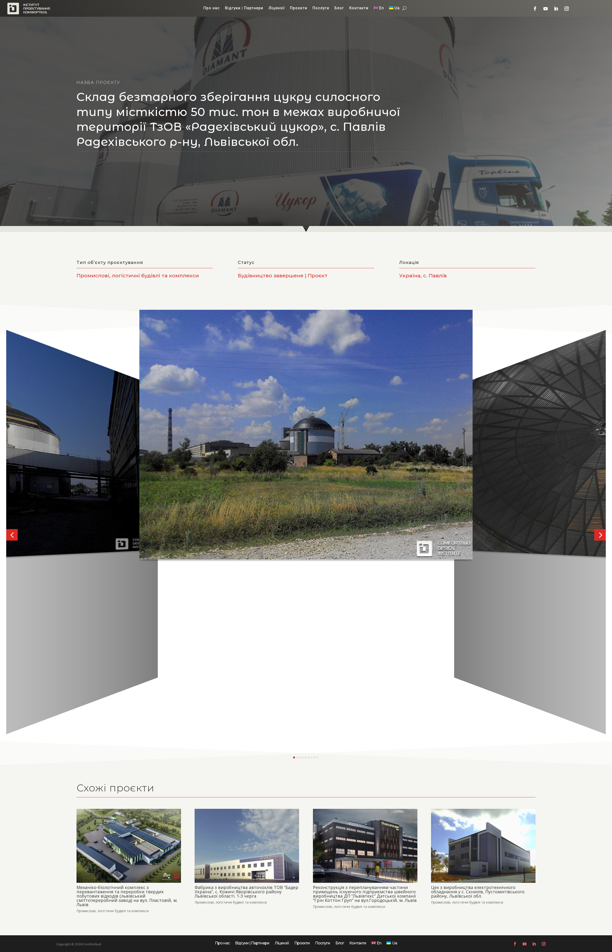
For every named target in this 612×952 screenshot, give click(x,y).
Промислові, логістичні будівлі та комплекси (112, 911)
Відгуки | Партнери (244, 8)
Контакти (358, 8)
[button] (12, 535)
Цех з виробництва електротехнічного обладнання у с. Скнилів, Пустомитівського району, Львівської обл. (478, 891)
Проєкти (298, 8)
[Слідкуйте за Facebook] (535, 8)
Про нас (211, 8)
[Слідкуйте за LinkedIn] (556, 8)
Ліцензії (276, 8)
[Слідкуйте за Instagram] (566, 8)
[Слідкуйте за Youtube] (545, 8)
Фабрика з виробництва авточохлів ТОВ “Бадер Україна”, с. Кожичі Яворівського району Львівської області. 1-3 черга (246, 891)
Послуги (320, 8)
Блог (339, 8)
